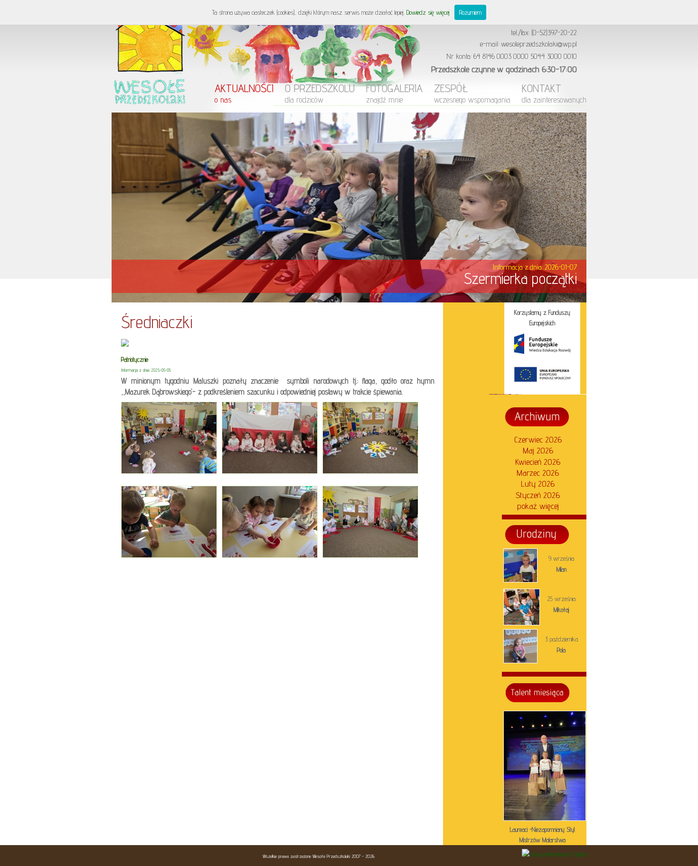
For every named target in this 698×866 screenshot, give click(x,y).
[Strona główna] (150, 110)
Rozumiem (470, 12)
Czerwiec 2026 (538, 439)
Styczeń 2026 (538, 495)
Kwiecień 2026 (537, 462)
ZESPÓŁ (472, 92)
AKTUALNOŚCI (244, 92)
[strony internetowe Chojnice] (554, 854)
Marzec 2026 (538, 473)
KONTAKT (554, 92)
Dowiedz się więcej (428, 12)
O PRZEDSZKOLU (320, 92)
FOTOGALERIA (394, 92)
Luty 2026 (538, 484)
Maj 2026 (538, 450)
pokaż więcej (538, 506)
